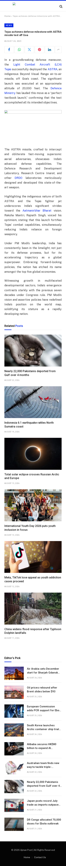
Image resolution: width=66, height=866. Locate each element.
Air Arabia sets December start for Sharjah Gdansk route (43, 672)
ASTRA (52, 69)
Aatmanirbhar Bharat (37, 210)
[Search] (60, 6)
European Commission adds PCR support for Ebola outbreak (44, 710)
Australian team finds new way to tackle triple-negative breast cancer (43, 767)
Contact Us (40, 857)
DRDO (18, 178)
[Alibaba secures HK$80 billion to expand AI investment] (14, 748)
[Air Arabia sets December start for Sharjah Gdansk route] (14, 673)
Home (7, 16)
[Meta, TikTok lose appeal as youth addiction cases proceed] (33, 557)
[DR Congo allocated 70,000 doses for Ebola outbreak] (14, 824)
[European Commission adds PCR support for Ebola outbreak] (14, 711)
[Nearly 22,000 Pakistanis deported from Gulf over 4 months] (33, 351)
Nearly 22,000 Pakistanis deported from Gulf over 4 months (43, 785)
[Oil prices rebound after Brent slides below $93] (14, 692)
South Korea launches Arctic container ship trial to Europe (43, 729)
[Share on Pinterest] (39, 49)
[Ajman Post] (33, 6)
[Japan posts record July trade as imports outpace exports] (14, 805)
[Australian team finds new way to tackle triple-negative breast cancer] (14, 767)
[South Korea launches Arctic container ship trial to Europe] (14, 730)
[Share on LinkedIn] (49, 49)
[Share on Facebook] (9, 49)
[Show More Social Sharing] (58, 49)
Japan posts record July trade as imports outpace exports (43, 804)
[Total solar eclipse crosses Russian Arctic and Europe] (33, 454)
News (9, 25)
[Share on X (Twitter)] (29, 49)
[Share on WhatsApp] (19, 49)
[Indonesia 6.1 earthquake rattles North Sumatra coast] (33, 402)
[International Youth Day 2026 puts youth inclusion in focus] (33, 505)
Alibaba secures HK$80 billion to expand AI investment (41, 748)
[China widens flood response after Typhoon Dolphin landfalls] (33, 609)
